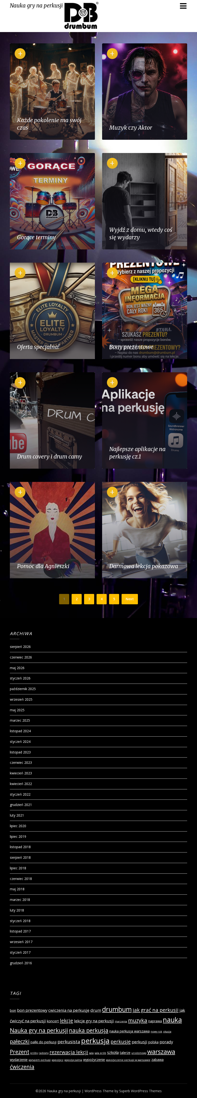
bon (13, 1010)
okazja (167, 1031)
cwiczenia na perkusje (68, 1010)
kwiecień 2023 (21, 773)
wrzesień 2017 (21, 941)
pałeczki (20, 1041)
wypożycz (57, 1060)
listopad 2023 (20, 752)
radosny (44, 1053)
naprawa (155, 1021)
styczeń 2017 (20, 952)
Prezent (19, 1052)
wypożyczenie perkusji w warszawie (128, 1060)
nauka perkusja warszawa (129, 1031)
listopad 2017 (20, 931)
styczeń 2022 (20, 794)
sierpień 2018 (20, 857)
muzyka (137, 1020)
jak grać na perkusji (156, 1009)
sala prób (100, 1053)
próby (34, 1053)
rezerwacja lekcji (68, 1052)
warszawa (161, 1051)
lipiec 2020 (18, 826)
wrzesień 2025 (21, 699)
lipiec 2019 (18, 836)
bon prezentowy (32, 1010)
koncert (53, 1021)
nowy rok (156, 1031)
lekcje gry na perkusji (94, 1021)
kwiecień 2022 (21, 783)
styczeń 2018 (20, 920)
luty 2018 (17, 910)
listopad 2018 (20, 847)
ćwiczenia (22, 1067)
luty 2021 (17, 815)
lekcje (66, 1020)
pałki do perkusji (43, 1042)
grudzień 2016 (21, 963)
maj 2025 (17, 710)
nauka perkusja (88, 1030)
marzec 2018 (20, 899)
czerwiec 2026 (21, 657)
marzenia (121, 1021)
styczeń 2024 (20, 741)
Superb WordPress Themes (140, 1091)
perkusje (121, 1041)
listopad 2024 (20, 731)
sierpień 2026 (20, 646)
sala (91, 1053)
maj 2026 (17, 667)
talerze (125, 1052)
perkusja (95, 1040)
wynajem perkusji (40, 1060)
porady (166, 1042)
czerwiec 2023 (21, 762)
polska (153, 1042)
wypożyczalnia (73, 1060)
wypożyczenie (94, 1059)
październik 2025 (23, 688)
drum (95, 1010)
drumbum (117, 1009)
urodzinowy (138, 1053)
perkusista (68, 1041)
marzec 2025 (20, 720)
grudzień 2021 (21, 804)
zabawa (157, 1059)
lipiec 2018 (18, 868)
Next (130, 599)
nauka (172, 1019)
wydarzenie (19, 1059)
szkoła (113, 1052)
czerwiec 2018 (21, 878)
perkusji (139, 1042)
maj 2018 (17, 889)
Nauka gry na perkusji (36, 5)
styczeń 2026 (20, 678)
